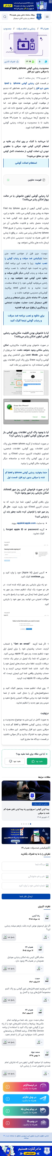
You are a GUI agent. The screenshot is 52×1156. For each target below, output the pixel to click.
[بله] (26, 1111)
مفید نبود (17, 761)
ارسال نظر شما (26, 896)
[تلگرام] (26, 1099)
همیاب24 (6, 1136)
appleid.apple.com (26, 523)
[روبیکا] (26, 1123)
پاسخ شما (11, 937)
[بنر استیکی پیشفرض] (26, 1151)
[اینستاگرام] (26, 1087)
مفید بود (39, 761)
